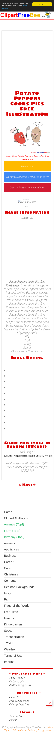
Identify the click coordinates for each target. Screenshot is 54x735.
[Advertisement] (27, 59)
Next (26, 206)
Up (49, 702)
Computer (11, 580)
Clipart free (15, 697)
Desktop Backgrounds (19, 587)
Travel (8, 643)
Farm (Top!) (12, 530)
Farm (7, 599)
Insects (9, 618)
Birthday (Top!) (14, 537)
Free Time (11, 611)
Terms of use (27, 166)
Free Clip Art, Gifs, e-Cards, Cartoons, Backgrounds (28, 728)
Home (8, 512)
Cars (7, 568)
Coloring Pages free (19, 704)
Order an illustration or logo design (27, 187)
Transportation (14, 636)
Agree (42, 4)
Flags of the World (17, 605)
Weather (10, 649)
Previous (26, 199)
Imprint (9, 661)
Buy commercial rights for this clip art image (27, 177)
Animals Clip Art (17, 678)
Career (9, 562)
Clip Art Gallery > (16, 518)
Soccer (9, 630)
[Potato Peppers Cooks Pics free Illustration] (27, 152)
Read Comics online (19, 700)
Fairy (7, 593)
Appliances (11, 549)
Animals (9, 543)
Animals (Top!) (14, 524)
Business (10, 555)
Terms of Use (13, 655)
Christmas (11, 574)
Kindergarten (13, 624)
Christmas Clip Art (18, 681)
